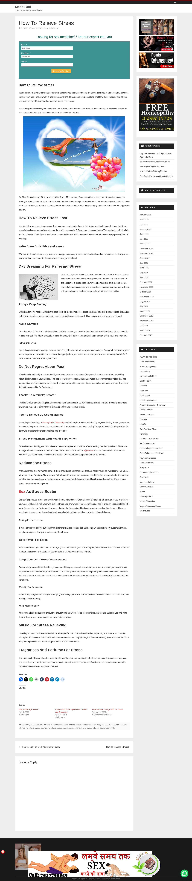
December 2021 (146, 248)
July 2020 (144, 306)
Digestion (144, 391)
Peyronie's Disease (148, 458)
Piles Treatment (146, 463)
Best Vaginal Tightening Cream (152, 166)
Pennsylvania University (53, 422)
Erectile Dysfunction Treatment (152, 405)
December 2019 (146, 316)
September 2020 (147, 297)
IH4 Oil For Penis (147, 415)
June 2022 (144, 234)
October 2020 (145, 292)
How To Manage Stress (28, 709)
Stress (142, 492)
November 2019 (146, 321)
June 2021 (144, 268)
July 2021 (144, 263)
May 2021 (144, 273)
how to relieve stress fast (33, 728)
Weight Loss (145, 511)
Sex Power (144, 477)
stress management (77, 728)
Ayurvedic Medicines (148, 357)
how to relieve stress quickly (56, 728)
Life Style (25, 725)
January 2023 (145, 229)
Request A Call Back (61, 71)
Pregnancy (144, 467)
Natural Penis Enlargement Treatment (107, 709)
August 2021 (145, 258)
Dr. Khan (24, 28)
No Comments (52, 28)
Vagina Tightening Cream (150, 506)
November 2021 (146, 253)
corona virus (145, 371)
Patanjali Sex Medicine (149, 439)
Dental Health (145, 381)
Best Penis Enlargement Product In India (156, 176)
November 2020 (146, 287)
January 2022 (145, 244)
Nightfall (143, 424)
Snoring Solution (146, 487)
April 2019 (144, 325)
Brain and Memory (147, 362)
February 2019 (146, 335)
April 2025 (144, 224)
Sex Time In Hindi (147, 482)
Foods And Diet (146, 410)
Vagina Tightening (147, 501)
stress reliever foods (106, 728)
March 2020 (145, 311)
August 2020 (145, 301)
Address (24, 61)
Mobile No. (25, 53)
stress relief (92, 728)
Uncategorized (36, 725)
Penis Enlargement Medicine (151, 453)
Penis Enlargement (148, 443)
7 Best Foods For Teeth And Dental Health (40, 747)
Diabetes (143, 386)
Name (23, 45)
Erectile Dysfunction (148, 400)
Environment (145, 395)
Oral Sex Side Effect (148, 429)
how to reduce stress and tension (61, 725)
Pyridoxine (88, 450)
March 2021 (145, 277)
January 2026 (145, 215)
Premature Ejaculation (149, 472)
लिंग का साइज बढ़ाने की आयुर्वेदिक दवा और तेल (155, 162)
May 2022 (144, 239)
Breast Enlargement (148, 366)
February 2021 (146, 282)
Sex (22, 492)
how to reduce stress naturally (88, 725)
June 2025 (144, 220)
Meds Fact (23, 6)
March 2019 (145, 330)
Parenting (144, 434)
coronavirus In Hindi (148, 376)
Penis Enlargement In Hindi (151, 448)
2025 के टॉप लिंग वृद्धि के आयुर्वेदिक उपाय (153, 171)
